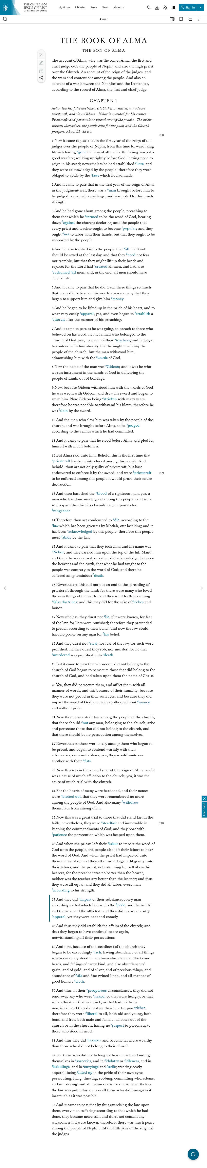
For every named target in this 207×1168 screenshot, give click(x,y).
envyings (91, 1066)
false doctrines (65, 602)
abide (66, 537)
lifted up (85, 1072)
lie (107, 617)
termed (92, 216)
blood (102, 493)
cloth (79, 981)
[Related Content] (190, 19)
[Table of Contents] (5, 19)
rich (97, 952)
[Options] (199, 19)
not (66, 234)
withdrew (131, 802)
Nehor (58, 552)
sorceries (83, 1061)
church (59, 319)
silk (79, 975)
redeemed (61, 272)
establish (143, 313)
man (112, 190)
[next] (201, 588)
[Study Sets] (172, 19)
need (131, 255)
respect (118, 1025)
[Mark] (41, 63)
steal (93, 643)
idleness (132, 1061)
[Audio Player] (193, 1154)
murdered (61, 655)
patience (60, 834)
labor (113, 843)
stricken (110, 399)
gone (82, 152)
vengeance (61, 510)
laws (140, 163)
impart (85, 899)
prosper (94, 1040)
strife (112, 1066)
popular (129, 228)
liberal (92, 1013)
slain (64, 410)
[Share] (41, 77)
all (127, 249)
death (98, 575)
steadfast (109, 823)
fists (87, 761)
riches (139, 602)
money (118, 298)
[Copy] (41, 71)
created (101, 266)
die (116, 520)
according (61, 890)
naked (99, 996)
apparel (87, 313)
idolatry (112, 1061)
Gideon (113, 366)
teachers (123, 340)
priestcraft (61, 461)
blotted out (71, 796)
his (106, 634)
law (56, 525)
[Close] (41, 54)
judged (133, 425)
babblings (61, 1066)
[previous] (6, 588)
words (102, 357)
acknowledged (80, 531)
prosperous (97, 990)
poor (121, 905)
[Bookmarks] (181, 19)
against (69, 222)
